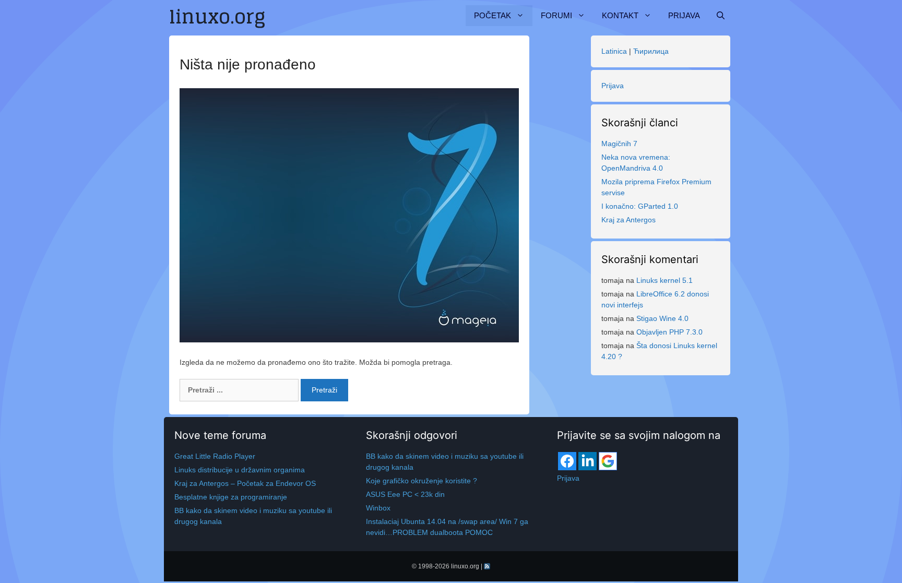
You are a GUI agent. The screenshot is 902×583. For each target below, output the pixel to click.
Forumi (556, 15)
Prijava (684, 15)
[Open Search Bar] (720, 15)
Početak (492, 15)
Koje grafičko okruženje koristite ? (421, 481)
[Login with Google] (608, 461)
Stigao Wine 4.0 (662, 318)
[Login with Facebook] (567, 461)
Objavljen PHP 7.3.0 (669, 332)
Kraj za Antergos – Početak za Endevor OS (245, 483)
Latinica (614, 51)
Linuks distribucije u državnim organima (239, 470)
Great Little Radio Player (214, 456)
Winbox (378, 508)
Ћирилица (651, 51)
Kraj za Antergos (628, 220)
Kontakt (620, 15)
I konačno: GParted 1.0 (639, 206)
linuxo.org (465, 566)
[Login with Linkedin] (587, 461)
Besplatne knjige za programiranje (230, 497)
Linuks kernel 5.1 (664, 280)
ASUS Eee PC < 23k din (405, 494)
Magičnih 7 (619, 143)
